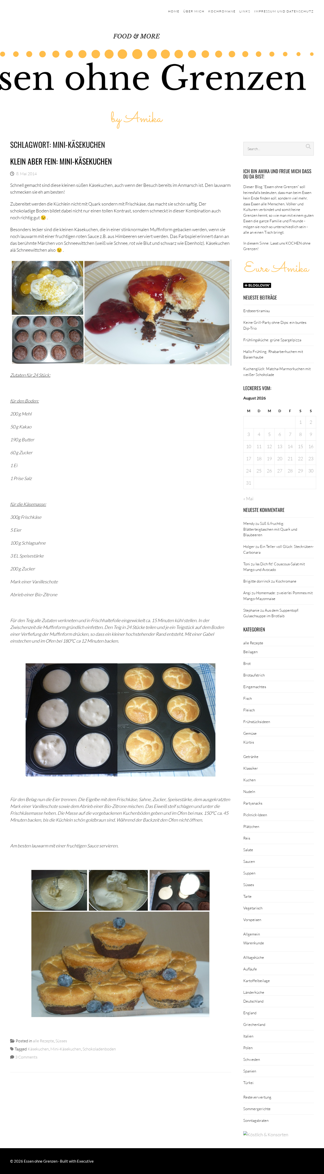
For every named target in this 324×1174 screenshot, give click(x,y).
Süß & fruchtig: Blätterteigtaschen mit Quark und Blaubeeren (270, 529)
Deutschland (253, 1001)
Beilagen (250, 651)
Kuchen (249, 780)
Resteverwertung (257, 1097)
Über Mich (194, 11)
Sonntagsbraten (256, 1120)
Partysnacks (252, 803)
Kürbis (248, 742)
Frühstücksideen (256, 721)
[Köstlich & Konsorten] (265, 1134)
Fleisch (249, 710)
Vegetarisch (252, 908)
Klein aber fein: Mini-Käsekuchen (61, 161)
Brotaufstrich (254, 675)
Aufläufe (250, 969)
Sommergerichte (257, 1108)
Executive (85, 1161)
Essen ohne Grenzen (40, 1161)
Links (244, 11)
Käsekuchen (38, 1048)
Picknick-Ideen (255, 814)
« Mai (248, 498)
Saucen (249, 861)
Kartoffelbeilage (256, 980)
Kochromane (222, 11)
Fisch (247, 698)
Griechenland (254, 1024)
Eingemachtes (254, 686)
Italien (248, 1036)
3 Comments (26, 1056)
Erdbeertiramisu (256, 310)
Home (173, 11)
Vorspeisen (252, 919)
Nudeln (249, 791)
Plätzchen (251, 826)
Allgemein (251, 934)
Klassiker (250, 768)
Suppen (249, 873)
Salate (248, 849)
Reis (246, 838)
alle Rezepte (43, 1040)
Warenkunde (253, 943)
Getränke (250, 756)
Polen (248, 1047)
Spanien (249, 1071)
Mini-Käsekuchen (65, 1048)
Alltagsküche (253, 957)
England (249, 1012)
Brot (247, 663)
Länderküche (253, 992)
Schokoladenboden (99, 1048)
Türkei (248, 1082)
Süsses (61, 1040)
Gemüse (250, 733)
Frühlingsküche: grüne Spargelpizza (272, 339)
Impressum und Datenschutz (284, 11)
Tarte (247, 896)
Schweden (251, 1059)
